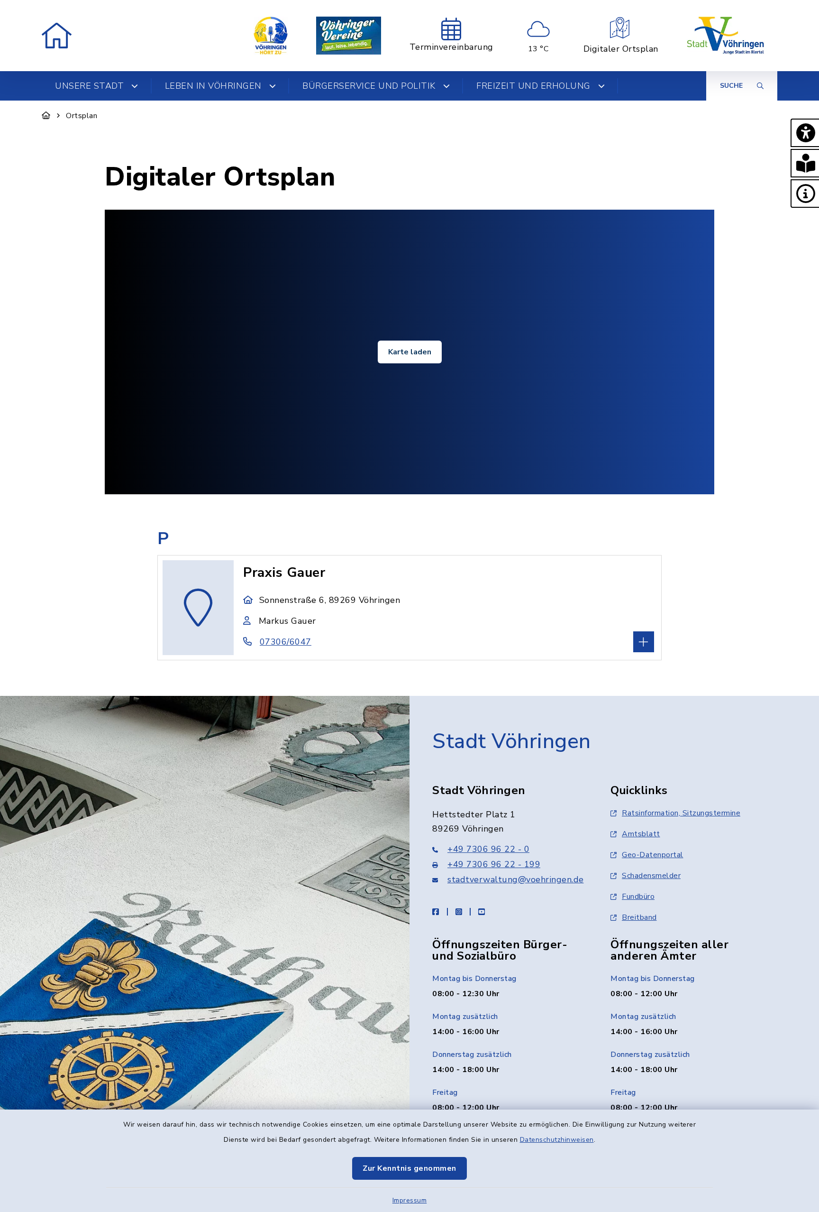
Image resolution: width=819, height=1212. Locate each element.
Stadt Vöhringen (511, 741)
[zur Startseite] (57, 35)
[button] (805, 133)
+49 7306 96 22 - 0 (488, 849)
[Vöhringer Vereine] (348, 36)
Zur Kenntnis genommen (409, 1168)
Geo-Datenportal (652, 855)
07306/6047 (285, 642)
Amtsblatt (641, 834)
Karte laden (409, 352)
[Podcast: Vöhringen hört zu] (271, 36)
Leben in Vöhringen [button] (213, 86)
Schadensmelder (651, 875)
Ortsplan (81, 116)
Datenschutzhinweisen (557, 1139)
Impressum (409, 1200)
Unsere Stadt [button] (89, 86)
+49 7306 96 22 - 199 (493, 864)
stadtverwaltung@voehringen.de (515, 879)
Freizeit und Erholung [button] (533, 86)
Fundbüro (638, 896)
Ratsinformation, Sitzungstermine (681, 813)
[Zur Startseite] (46, 115)
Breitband (639, 917)
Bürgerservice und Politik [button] (369, 86)
